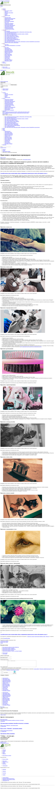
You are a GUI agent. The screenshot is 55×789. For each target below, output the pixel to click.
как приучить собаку (4, 642)
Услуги (4, 16)
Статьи (4, 46)
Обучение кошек (8, 17)
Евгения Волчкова (6, 638)
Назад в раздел (3, 157)
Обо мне (6, 11)
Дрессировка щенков (8, 50)
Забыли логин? (5, 89)
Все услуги (7, 22)
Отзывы (6, 13)
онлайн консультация (4, 641)
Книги (4, 43)
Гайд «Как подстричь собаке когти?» (11, 38)
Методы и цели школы (9, 12)
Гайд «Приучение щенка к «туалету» (11, 35)
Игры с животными (8, 55)
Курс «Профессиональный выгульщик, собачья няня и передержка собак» (18, 116)
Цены (4, 61)
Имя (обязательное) (4, 657)
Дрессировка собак (8, 49)
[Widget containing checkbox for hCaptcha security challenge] (8, 672)
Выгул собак (7, 141)
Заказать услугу (3, 70)
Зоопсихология (7, 48)
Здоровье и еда (7, 140)
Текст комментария (4, 666)
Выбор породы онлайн (9, 19)
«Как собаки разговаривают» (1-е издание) (12, 45)
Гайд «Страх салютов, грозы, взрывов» (12, 36)
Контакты (4, 62)
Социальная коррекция (9, 28)
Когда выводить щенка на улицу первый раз (11, 647)
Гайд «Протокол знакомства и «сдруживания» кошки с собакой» (16, 33)
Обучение (4, 110)
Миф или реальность (8, 52)
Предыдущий (5, 652)
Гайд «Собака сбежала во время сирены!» (12, 39)
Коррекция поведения (9, 27)
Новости (4, 753)
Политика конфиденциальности (8, 778)
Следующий (5, 653)
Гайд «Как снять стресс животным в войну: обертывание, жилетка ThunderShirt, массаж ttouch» (22, 41)
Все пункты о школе (8, 10)
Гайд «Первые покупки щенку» (10, 37)
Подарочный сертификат (9, 21)
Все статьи (7, 47)
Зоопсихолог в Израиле (9, 23)
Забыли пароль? (5, 88)
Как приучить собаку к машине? (9, 648)
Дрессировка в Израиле (9, 26)
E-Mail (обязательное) (4, 659)
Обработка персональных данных (9, 779)
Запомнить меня (5, 85)
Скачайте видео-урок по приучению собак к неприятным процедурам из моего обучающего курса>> (24, 173)
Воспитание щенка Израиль (10, 25)
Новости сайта (7, 15)
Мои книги (5, 760)
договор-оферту (36, 668)
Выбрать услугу (3, 742)
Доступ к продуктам (6, 67)
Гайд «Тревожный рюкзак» (10, 40)
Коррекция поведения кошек (10, 18)
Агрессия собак (7, 142)
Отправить (2, 675)
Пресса (6, 14)
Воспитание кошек (8, 54)
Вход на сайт (5, 66)
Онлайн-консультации (9, 24)
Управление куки (6, 780)
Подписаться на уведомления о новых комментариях (11, 667)
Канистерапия (7, 20)
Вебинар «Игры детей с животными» (11, 42)
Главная (4, 8)
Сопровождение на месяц (9, 29)
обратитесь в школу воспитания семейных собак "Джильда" (38, 636)
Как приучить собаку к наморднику (9, 649)
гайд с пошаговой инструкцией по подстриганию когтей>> (31, 346)
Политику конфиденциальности (46, 668)
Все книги (7, 44)
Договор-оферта (5, 777)
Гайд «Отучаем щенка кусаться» (11, 32)
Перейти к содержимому (5, 0)
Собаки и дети (7, 53)
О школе (4, 9)
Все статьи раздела (3, 719)
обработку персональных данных (13, 669)
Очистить (6, 675)
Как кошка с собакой (8, 59)
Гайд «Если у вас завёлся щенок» (11, 34)
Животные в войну (8, 60)
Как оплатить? (5, 113)
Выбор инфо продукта (4, 743)
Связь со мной (3, 714)
